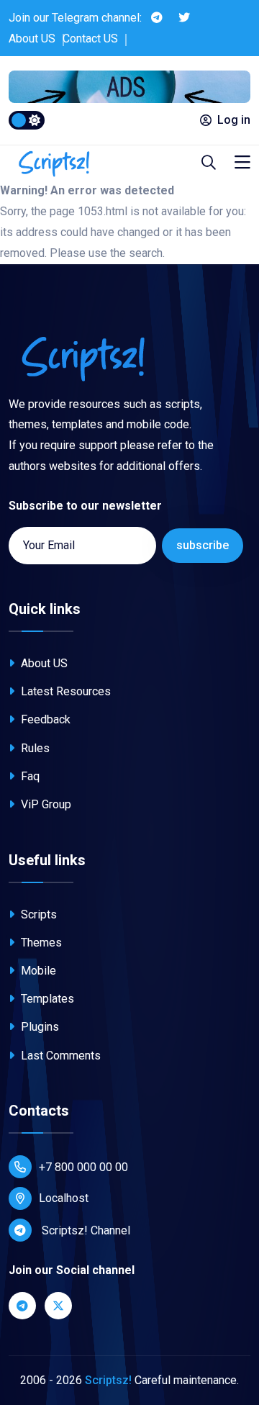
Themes (40, 942)
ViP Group (44, 804)
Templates (46, 999)
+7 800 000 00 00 (83, 1167)
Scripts (37, 914)
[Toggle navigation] (242, 163)
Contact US (90, 38)
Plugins (38, 1027)
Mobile (37, 970)
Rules (34, 748)
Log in (233, 120)
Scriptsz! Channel (84, 1230)
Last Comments (59, 1055)
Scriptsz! (108, 1380)
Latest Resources (64, 691)
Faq (29, 776)
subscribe (202, 545)
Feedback (44, 719)
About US (32, 38)
